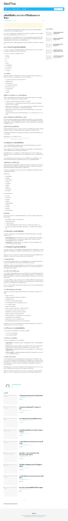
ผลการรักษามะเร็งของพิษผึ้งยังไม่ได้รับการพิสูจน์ (31, 487)
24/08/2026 (27, 433)
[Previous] (23, 500)
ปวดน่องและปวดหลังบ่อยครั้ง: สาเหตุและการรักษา (58, 39)
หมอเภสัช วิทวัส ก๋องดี (8, 20)
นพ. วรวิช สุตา (22, 467)
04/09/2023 (14, 20)
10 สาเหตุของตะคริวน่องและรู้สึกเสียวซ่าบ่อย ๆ (30, 418)
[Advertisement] (45, 3)
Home (4, 12)
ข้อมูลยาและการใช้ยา (9, 12)
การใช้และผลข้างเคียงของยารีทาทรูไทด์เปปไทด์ (31, 395)
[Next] (24, 500)
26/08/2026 (28, 397)
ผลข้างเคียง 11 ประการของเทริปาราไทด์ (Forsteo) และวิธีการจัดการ (29, 454)
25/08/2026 (28, 410)
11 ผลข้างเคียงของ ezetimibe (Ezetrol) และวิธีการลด (58, 56)
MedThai (10, 3)
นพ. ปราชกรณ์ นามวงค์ (23, 410)
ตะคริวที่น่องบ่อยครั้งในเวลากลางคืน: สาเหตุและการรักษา (58, 51)
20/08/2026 (28, 444)
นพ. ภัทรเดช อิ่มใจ (22, 433)
